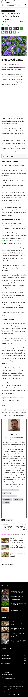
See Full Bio (13, 486)
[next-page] (5, 560)
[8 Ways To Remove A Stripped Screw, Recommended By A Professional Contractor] (5, 597)
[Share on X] (2, 28)
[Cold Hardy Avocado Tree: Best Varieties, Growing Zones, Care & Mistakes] (5, 540)
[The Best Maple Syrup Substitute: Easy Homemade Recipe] (5, 609)
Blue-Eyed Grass (9, 520)
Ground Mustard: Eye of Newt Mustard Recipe (21, 528)
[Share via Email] (21, 28)
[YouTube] (23, 511)
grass (17, 64)
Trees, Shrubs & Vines (11, 11)
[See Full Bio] (17, 486)
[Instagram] (14, 511)
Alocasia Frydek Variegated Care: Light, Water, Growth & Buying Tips (18, 554)
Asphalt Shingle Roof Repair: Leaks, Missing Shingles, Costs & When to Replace (18, 635)
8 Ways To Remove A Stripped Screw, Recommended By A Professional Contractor (17, 598)
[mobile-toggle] (2, 5)
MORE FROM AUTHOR (19, 534)
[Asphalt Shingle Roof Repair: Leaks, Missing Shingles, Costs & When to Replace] (5, 635)
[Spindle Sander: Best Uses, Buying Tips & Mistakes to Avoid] (5, 629)
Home (2, 8)
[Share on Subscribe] (14, 28)
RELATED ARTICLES (6, 534)
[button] (26, 5)
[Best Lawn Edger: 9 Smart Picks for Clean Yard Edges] (5, 547)
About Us (6, 692)
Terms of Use (16, 694)
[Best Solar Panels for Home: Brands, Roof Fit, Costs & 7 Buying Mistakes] (5, 641)
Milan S (4, 21)
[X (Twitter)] (9, 511)
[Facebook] (4, 511)
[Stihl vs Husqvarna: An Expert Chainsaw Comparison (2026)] (5, 591)
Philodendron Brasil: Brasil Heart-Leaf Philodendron (6, 528)
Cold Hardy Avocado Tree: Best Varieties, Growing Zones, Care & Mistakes (17, 540)
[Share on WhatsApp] (14, 32)
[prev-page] (2, 560)
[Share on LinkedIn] (2, 32)
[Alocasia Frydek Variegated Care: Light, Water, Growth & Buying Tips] (5, 554)
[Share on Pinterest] (10, 28)
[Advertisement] (14, 102)
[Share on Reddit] (6, 32)
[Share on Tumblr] (10, 32)
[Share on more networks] (17, 28)
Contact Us (15, 692)
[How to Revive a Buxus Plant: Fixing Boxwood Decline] (5, 603)
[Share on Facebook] (6, 28)
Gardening (7, 8)
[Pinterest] (19, 511)
